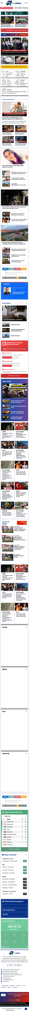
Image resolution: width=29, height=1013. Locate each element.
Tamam (26, 1005)
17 (23, 54)
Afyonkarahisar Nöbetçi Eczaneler (11, 969)
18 (24, 54)
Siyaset (19, 985)
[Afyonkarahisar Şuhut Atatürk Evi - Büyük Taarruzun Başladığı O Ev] (6, 417)
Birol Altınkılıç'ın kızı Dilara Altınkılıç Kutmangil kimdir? (16, 92)
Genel (7, 71)
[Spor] (26, 711)
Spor (8, 80)
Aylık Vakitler (6, 946)
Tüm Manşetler (6, 978)
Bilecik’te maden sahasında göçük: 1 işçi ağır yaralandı (7, 514)
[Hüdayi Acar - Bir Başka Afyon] (7, 291)
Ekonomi (25, 8)
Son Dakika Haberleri (8, 979)
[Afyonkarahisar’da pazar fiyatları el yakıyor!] (6, 401)
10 (13, 54)
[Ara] (27, 3)
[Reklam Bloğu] (14, 13)
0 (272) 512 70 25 (7, 357)
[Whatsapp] (21, 965)
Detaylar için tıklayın (14, 849)
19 (25, 54)
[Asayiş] (26, 627)
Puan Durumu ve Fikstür (8, 976)
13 (17, 54)
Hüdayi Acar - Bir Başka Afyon (18, 288)
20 (27, 54)
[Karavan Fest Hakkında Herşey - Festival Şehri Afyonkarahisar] (6, 412)
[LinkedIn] (16, 965)
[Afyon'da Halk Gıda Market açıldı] (6, 407)
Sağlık (9, 987)
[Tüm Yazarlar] (26, 284)
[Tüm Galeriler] (26, 303)
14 (19, 54)
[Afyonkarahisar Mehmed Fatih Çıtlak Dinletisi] (6, 330)
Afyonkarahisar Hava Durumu (10, 971)
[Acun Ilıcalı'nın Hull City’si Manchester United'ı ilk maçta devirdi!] (7, 445)
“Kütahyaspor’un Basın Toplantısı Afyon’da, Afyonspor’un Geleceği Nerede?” (18, 293)
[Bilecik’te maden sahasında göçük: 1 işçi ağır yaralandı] (7, 505)
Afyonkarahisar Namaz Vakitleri (10, 973)
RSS (4, 994)
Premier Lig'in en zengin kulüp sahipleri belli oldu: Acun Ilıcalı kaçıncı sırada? (10, 83)
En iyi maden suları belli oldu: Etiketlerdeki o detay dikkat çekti (9, 74)
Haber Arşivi (6, 981)
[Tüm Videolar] (26, 381)
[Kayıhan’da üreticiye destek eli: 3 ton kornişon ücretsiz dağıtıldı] (21, 505)
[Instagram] (13, 965)
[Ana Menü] (1, 3)
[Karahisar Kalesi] (6, 324)
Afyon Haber (18, 8)
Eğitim (4, 669)
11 (15, 54)
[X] (10, 965)
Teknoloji (5, 753)
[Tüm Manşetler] (26, 99)
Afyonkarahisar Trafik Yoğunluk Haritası (12, 974)
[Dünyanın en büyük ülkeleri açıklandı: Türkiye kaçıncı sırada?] (21, 486)
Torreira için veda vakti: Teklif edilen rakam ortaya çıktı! (21, 473)
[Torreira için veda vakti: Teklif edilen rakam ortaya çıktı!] (21, 465)
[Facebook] (8, 965)
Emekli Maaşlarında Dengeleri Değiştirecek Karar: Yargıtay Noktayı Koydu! (23, 83)
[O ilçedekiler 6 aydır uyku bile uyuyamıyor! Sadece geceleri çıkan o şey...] (7, 426)
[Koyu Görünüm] (25, 3)
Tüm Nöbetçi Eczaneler (15, 375)
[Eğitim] (26, 669)
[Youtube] (18, 965)
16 (21, 54)
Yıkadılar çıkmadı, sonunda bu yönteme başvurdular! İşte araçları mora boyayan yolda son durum (7, 475)
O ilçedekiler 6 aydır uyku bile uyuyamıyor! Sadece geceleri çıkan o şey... (7, 436)
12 (16, 54)
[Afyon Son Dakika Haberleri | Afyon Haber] (13, 3)
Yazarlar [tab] (6, 284)
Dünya (18, 491)
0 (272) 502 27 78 (7, 365)
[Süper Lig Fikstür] (26, 854)
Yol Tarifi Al (16, 357)
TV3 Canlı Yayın (7, 8)
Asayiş (4, 627)
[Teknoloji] (26, 753)
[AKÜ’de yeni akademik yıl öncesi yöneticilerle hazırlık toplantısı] (21, 426)
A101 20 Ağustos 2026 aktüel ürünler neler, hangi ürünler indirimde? (24, 74)
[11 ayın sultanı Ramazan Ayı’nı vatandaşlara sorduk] (14, 391)
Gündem (4, 511)
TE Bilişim (18, 1000)
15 (20, 54)
